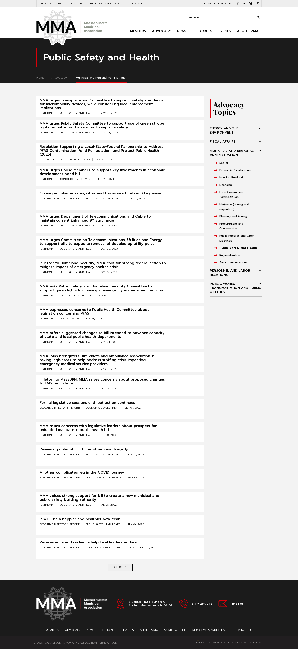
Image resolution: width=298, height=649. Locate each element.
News (181, 31)
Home (40, 78)
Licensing (225, 185)
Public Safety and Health (238, 248)
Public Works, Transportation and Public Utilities (235, 287)
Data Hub (75, 3)
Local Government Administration (231, 194)
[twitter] (257, 3)
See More (120, 567)
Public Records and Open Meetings (236, 238)
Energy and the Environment (224, 130)
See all (223, 163)
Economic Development (235, 170)
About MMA (247, 31)
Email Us (237, 604)
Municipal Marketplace (106, 3)
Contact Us (138, 3)
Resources (202, 31)
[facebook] (238, 3)
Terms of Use (107, 643)
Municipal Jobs (51, 3)
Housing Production (232, 177)
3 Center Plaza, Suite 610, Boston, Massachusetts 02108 (151, 604)
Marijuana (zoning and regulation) (234, 206)
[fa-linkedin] (244, 3)
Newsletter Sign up (217, 3)
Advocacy (161, 31)
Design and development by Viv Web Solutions (231, 642)
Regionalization (229, 255)
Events (224, 31)
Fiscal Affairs (223, 141)
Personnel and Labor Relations (230, 272)
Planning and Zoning (233, 216)
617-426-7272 (202, 604)
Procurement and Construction (231, 226)
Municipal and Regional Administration (101, 78)
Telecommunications (233, 262)
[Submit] (258, 17)
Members (138, 31)
